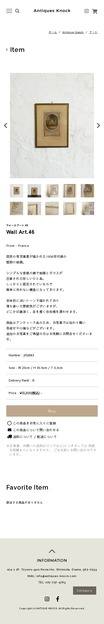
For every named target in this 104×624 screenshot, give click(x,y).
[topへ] (52, 553)
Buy (52, 411)
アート (93, 32)
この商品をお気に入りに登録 (34, 423)
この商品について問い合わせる (36, 430)
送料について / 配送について (35, 437)
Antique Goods (73, 32)
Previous (7, 125)
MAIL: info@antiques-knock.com (52, 576)
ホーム (53, 32)
